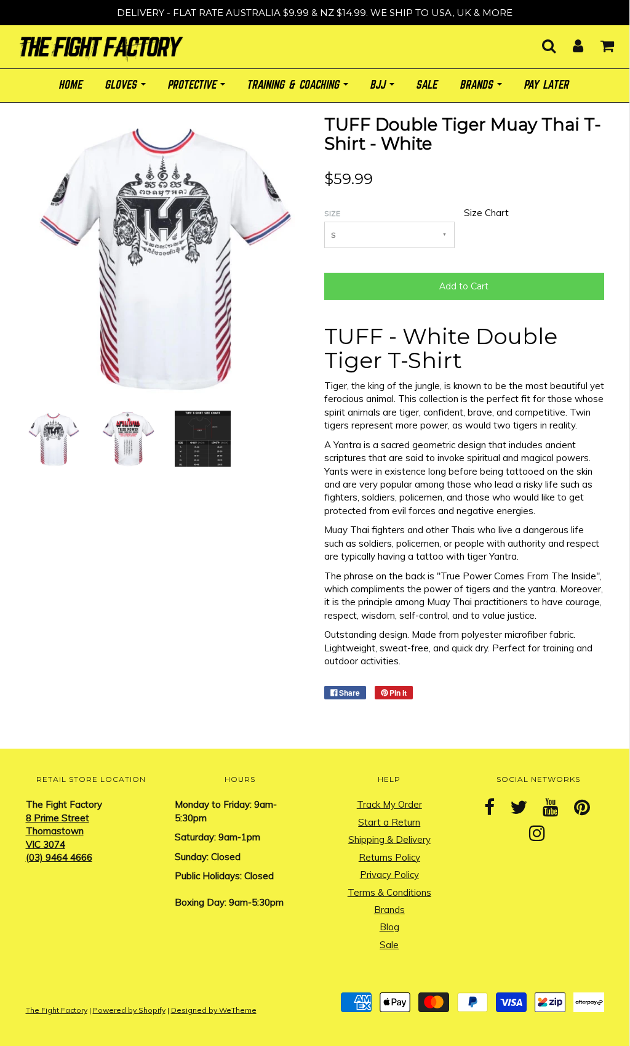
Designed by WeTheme (214, 1010)
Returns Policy (389, 857)
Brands (389, 909)
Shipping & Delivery (389, 839)
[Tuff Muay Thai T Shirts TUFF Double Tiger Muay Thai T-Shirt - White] (54, 438)
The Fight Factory (56, 1010)
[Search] (541, 42)
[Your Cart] (599, 42)
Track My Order (389, 804)
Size (332, 213)
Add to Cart (463, 286)
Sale (389, 945)
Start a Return (389, 822)
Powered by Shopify (129, 1010)
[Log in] (570, 42)
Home (71, 85)
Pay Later (547, 85)
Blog (389, 927)
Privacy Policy (389, 874)
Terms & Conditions (389, 892)
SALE (427, 85)
